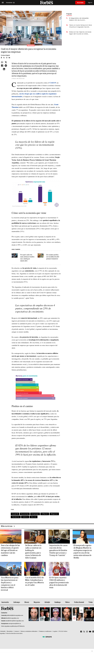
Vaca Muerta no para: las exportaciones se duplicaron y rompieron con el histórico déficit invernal (9, 584)
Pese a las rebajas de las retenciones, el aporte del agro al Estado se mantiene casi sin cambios (10, 550)
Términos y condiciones (45, 631)
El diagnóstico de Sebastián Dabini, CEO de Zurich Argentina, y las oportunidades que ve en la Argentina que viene (80, 19)
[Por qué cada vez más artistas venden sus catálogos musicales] (15, 255)
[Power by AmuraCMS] (47, 636)
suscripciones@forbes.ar (14, 623)
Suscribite (80, 2)
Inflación (45, 514)
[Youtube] (90, 631)
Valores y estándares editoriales (29, 631)
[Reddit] (6, 65)
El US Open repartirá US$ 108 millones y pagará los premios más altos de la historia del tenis (59, 582)
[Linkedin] (4, 69)
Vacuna (33, 517)
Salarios (25, 517)
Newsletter (10, 631)
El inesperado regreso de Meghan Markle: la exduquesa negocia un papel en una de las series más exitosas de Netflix (83, 552)
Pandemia (15, 517)
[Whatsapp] (2, 62)
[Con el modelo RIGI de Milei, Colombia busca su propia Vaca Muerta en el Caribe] (35, 569)
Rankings (57, 602)
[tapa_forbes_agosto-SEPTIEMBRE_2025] (88, 614)
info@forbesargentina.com (12, 618)
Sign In (90, 2)
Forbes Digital (5, 55)
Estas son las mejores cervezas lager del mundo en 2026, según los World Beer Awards (80, 33)
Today (91, 602)
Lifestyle (47, 602)
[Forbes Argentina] (47, 2)
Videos (67, 602)
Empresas (35, 514)
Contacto (16, 631)
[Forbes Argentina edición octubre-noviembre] (77, 614)
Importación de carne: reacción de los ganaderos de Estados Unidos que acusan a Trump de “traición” (58, 550)
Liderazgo (16, 602)
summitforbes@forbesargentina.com (14, 620)
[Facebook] (2, 65)
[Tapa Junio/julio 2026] (33, 614)
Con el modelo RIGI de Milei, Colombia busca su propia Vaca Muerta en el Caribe (34, 581)
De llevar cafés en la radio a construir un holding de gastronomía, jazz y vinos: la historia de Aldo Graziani (33, 552)
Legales (55, 631)
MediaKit (2, 631)
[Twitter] (6, 62)
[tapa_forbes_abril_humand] (44, 614)
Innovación (5, 602)
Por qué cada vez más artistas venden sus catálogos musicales (27, 258)
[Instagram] (87, 631)
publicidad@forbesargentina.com (14, 615)
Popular (69, 14)
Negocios (54, 514)
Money (27, 602)
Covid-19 (15, 514)
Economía (24, 514)
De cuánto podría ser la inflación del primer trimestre (52, 257)
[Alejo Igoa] (55, 614)
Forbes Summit (79, 602)
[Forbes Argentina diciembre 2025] (66, 614)
